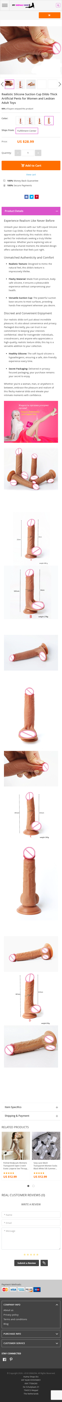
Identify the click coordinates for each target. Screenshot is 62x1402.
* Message (9, 1230)
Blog (5, 1323)
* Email (8, 1222)
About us (8, 1310)
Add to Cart (32, 166)
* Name (8, 1214)
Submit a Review (26, 1263)
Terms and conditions (15, 1319)
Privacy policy (11, 1314)
